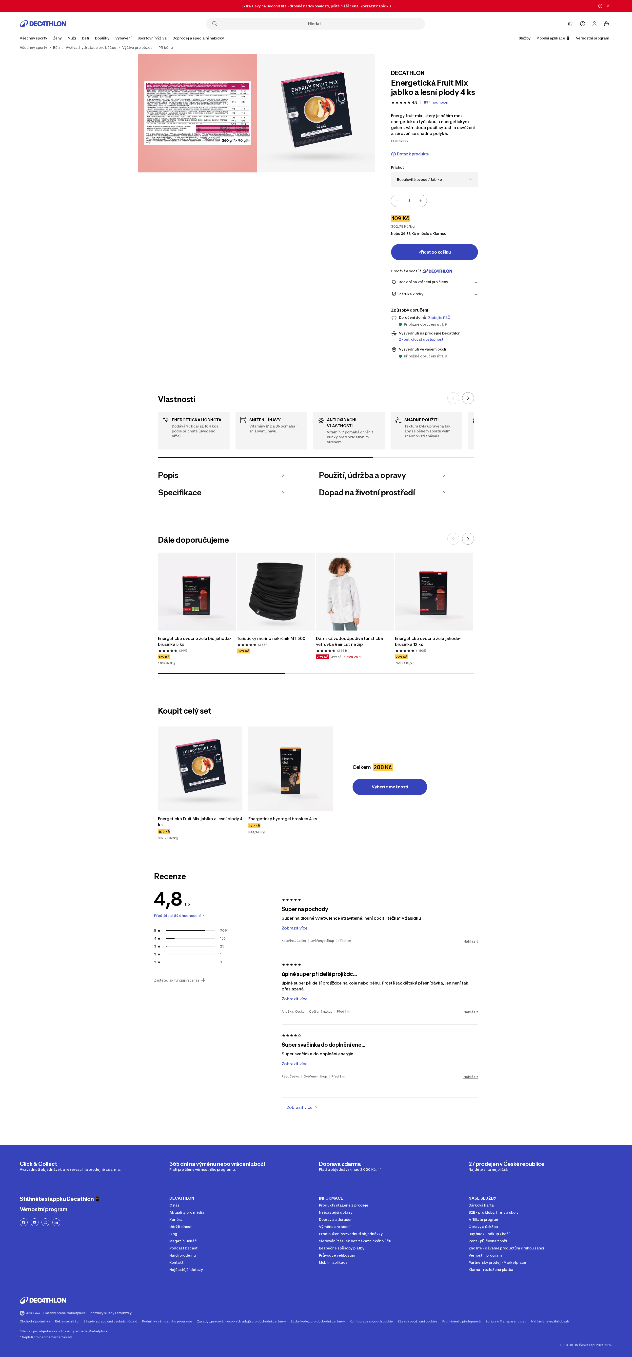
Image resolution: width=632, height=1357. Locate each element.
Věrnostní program (592, 38)
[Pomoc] (583, 24)
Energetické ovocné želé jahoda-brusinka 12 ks (428, 641)
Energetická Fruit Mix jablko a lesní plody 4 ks (200, 821)
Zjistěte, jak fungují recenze (176, 980)
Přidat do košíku (434, 252)
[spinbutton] (409, 201)
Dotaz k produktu (413, 154)
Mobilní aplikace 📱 (553, 38)
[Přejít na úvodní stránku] (43, 23)
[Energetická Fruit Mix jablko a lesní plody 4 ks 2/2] (197, 113)
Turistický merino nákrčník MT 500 (271, 638)
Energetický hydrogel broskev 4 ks (282, 818)
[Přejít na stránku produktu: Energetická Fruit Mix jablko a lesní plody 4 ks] (200, 768)
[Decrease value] (397, 201)
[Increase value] (421, 201)
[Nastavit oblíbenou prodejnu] (571, 24)
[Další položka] (468, 398)
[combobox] (434, 179)
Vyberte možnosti (390, 786)
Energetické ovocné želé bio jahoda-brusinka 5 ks (194, 641)
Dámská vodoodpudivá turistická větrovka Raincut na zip (349, 641)
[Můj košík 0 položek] (606, 24)
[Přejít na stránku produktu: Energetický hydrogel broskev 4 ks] (290, 768)
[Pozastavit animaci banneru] (600, 6)
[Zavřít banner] (608, 6)
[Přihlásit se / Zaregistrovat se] (594, 24)
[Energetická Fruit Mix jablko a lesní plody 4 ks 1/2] (316, 113)
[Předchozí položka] (453, 398)
